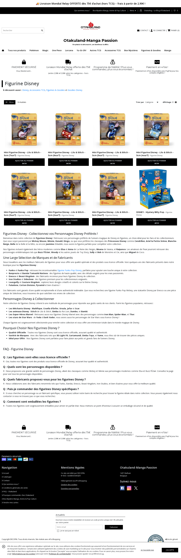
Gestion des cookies (69, 484)
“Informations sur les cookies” (24, 554)
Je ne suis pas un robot (70, 530)
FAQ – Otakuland (10, 491)
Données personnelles (70, 488)
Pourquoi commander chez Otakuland (18, 495)
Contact (6, 480)
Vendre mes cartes (10, 502)
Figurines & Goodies (55, 90)
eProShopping (54, 539)
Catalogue (7, 477)
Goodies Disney (75, 90)
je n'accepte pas (147, 550)
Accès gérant (172, 539)
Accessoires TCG (37, 90)
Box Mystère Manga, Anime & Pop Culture (19, 499)
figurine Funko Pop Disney (70, 270)
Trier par (140, 102)
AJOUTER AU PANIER (24, 162)
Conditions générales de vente (15, 488)
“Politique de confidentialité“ (60, 554)
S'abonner (114, 527)
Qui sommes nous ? (11, 484)
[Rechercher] (42, 30)
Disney (25, 90)
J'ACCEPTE (170, 550)
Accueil (6, 473)
